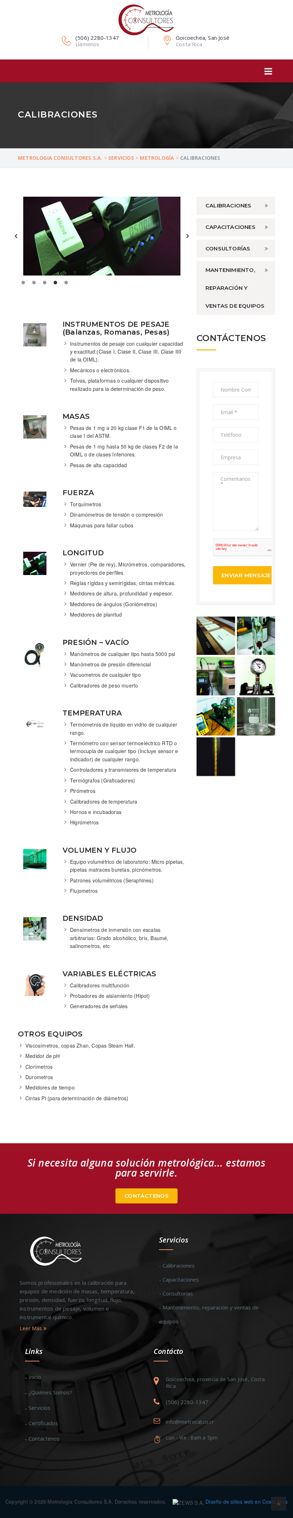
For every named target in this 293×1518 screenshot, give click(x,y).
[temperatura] (216, 756)
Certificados (43, 1423)
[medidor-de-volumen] (256, 716)
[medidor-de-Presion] (216, 716)
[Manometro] (256, 676)
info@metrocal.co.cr (190, 1421)
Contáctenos (146, 1195)
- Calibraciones (177, 1265)
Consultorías (227, 248)
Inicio (35, 1376)
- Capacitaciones (179, 1279)
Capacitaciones (230, 227)
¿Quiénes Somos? (50, 1392)
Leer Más (32, 1328)
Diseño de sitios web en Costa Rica (246, 1501)
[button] (16, 236)
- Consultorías (176, 1293)
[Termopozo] (216, 676)
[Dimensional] (216, 636)
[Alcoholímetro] (256, 636)
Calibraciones (228, 205)
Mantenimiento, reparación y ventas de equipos (234, 288)
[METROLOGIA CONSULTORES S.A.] (146, 19)
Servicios (39, 1407)
